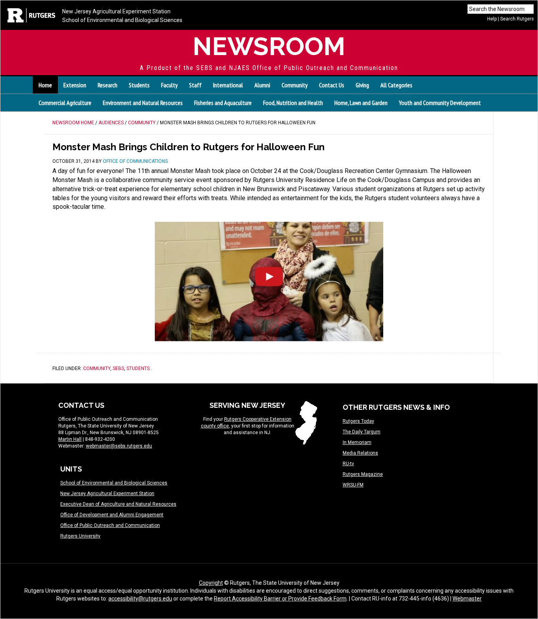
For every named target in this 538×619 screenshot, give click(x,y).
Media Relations (360, 453)
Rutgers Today (358, 421)
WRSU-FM (353, 485)
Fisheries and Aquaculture (223, 103)
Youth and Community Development (440, 103)
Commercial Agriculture (65, 103)
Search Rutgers (517, 19)
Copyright (211, 583)
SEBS (118, 368)
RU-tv (348, 463)
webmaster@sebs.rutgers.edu (119, 446)
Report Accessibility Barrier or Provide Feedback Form (280, 598)
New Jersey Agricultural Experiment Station (116, 11)
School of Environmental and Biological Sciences (122, 20)
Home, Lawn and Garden (361, 103)
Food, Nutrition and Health (293, 103)
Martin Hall (70, 439)
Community (96, 368)
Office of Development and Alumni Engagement (111, 515)
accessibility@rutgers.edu (140, 598)
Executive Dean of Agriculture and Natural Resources (118, 504)
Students (138, 368)
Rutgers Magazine (363, 474)
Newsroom (269, 46)
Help (492, 19)
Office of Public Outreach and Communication (110, 525)
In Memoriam (357, 442)
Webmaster (467, 598)
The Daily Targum (361, 432)
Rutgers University (80, 536)
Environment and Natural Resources (143, 103)
